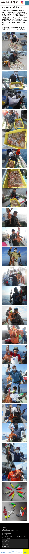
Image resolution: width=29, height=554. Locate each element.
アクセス (20, 552)
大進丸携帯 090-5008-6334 (6, 541)
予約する (26, 552)
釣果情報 (14, 551)
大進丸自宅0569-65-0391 (5, 545)
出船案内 (3, 552)
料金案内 (8, 552)
